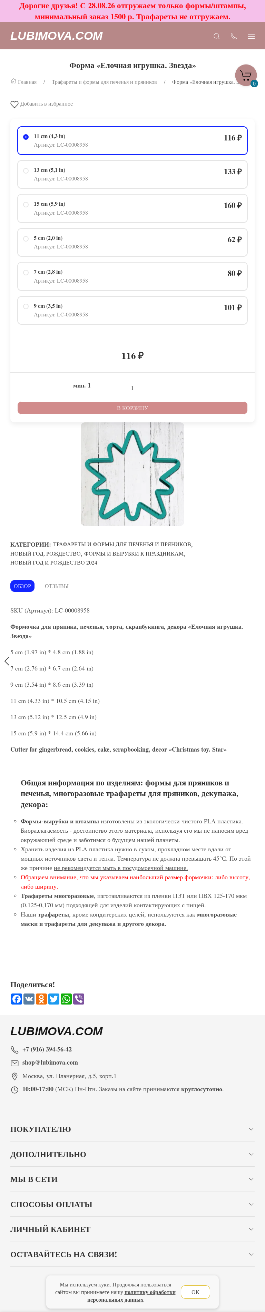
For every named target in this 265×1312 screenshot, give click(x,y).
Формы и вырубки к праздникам (134, 553)
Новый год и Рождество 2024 (53, 562)
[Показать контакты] (234, 35)
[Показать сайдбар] (251, 35)
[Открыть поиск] (216, 35)
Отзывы (57, 585)
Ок (195, 1291)
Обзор (22, 585)
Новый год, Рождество (45, 553)
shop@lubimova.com (50, 1062)
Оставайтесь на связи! (63, 1254)
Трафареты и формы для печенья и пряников (122, 544)
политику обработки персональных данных (131, 1295)
